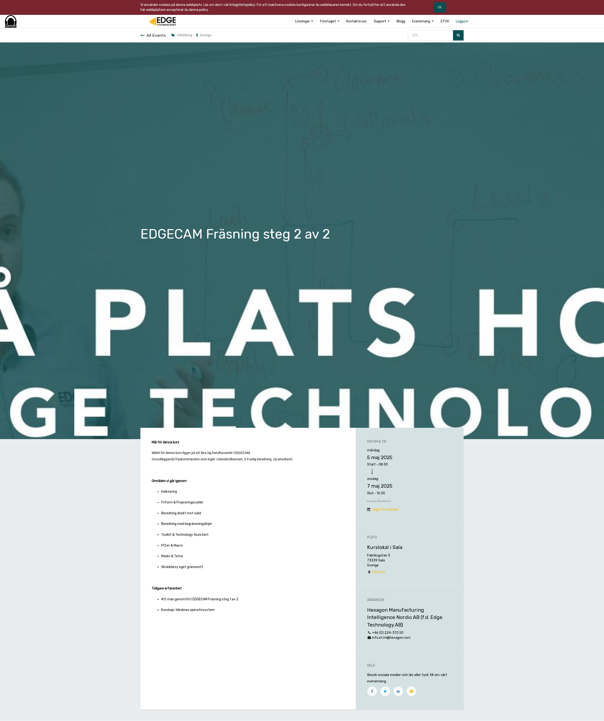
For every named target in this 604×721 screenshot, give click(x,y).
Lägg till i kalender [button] (385, 509)
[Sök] (458, 35)
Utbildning (184, 35)
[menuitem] (356, 21)
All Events (156, 35)
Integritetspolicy (242, 5)
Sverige (205, 35)
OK (440, 7)
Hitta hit (378, 572)
